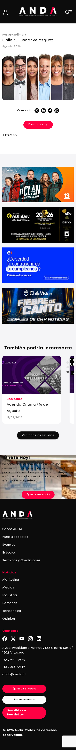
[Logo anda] (38, 11)
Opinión (8, 618)
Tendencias (11, 611)
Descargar (35, 124)
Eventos (8, 544)
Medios (8, 587)
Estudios (9, 552)
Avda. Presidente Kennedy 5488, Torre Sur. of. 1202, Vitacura (37, 650)
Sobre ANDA (12, 529)
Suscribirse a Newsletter (16, 712)
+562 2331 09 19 (13, 666)
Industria (9, 595)
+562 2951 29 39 (13, 660)
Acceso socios (24, 699)
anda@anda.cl (14, 674)
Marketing (10, 579)
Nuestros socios (15, 537)
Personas (9, 603)
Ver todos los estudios (38, 435)
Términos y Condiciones (21, 560)
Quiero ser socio (38, 494)
